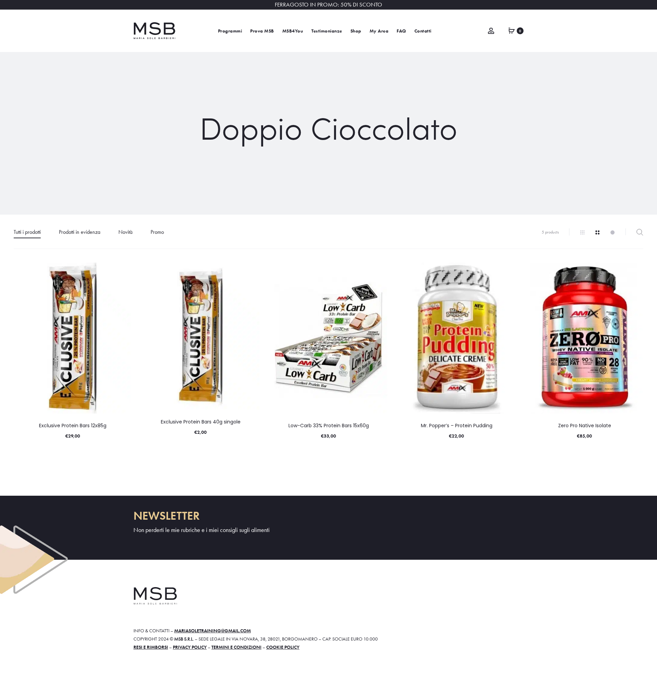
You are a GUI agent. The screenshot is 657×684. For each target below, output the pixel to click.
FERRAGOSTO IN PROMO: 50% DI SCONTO (328, 4)
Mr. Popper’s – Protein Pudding (456, 425)
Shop (355, 31)
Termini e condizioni (236, 647)
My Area (379, 31)
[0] (511, 30)
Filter (639, 232)
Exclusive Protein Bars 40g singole (201, 421)
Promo (157, 232)
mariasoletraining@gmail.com (212, 631)
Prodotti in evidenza (79, 232)
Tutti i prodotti (27, 232)
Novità (125, 232)
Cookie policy (282, 647)
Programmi (230, 31)
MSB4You (293, 31)
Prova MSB (262, 31)
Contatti (422, 31)
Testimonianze (326, 31)
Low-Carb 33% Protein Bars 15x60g (328, 425)
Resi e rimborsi (150, 647)
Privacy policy (190, 647)
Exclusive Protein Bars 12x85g (72, 425)
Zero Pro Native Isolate (584, 425)
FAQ (401, 31)
